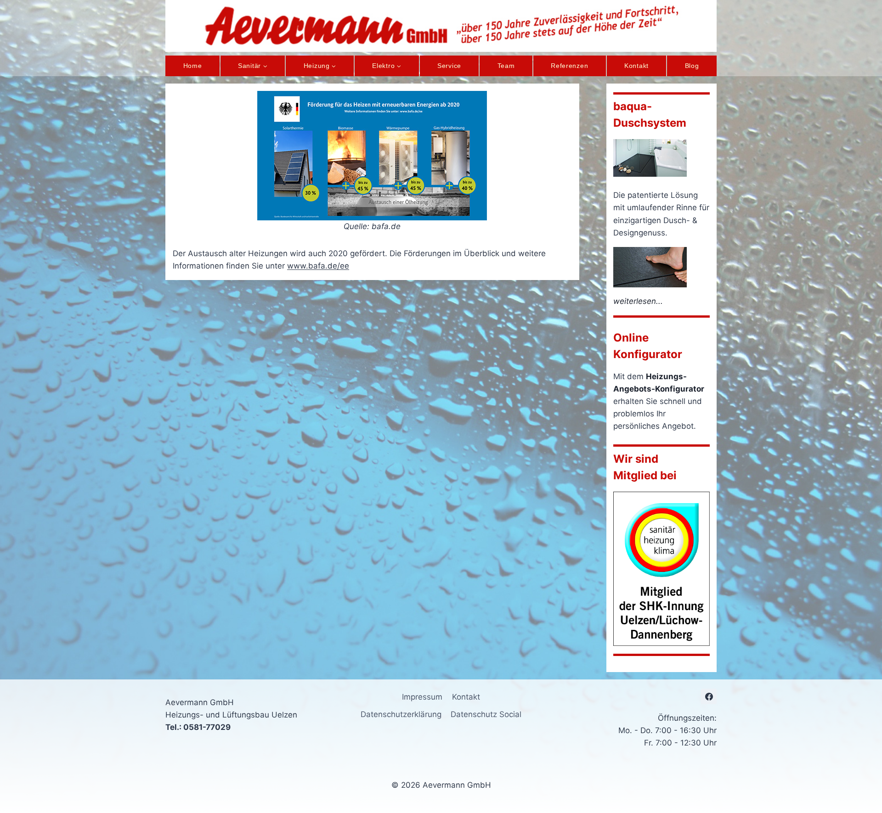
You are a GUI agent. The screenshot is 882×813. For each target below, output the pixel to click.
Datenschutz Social (486, 714)
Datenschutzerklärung (401, 714)
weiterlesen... (638, 301)
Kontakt (636, 65)
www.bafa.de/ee (318, 265)
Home (192, 65)
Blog (692, 65)
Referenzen (569, 65)
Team (506, 65)
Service (449, 65)
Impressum (422, 696)
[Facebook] (709, 696)
